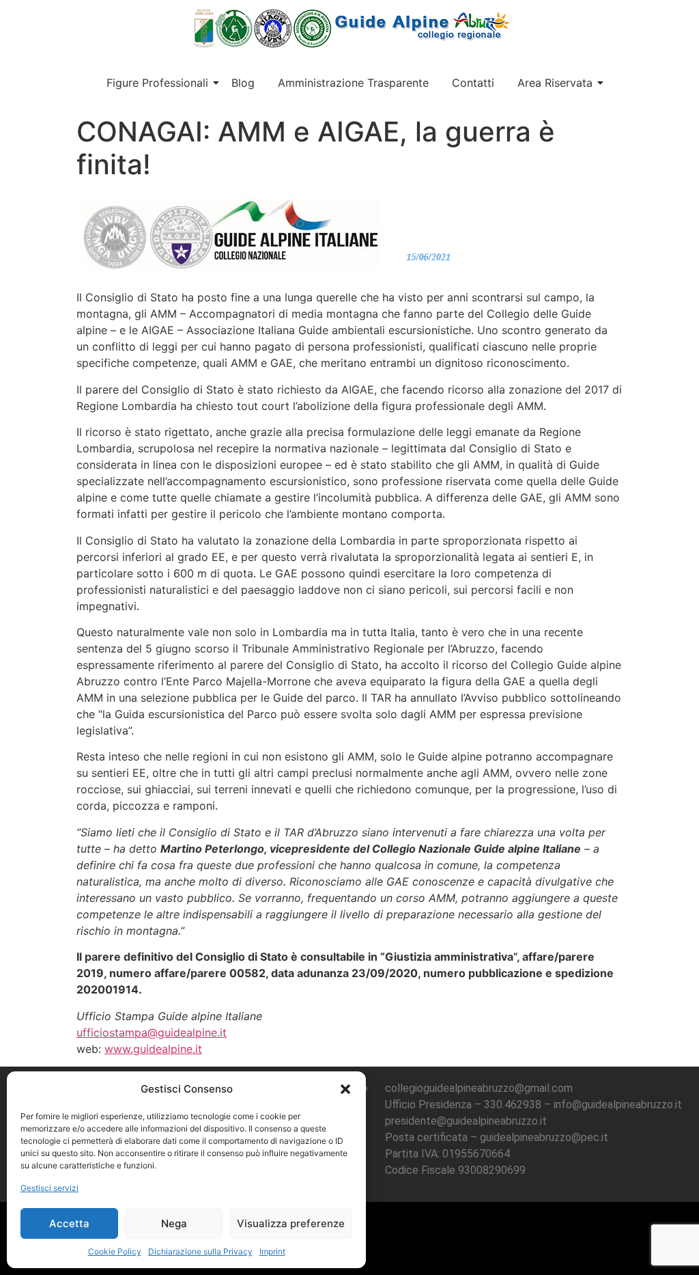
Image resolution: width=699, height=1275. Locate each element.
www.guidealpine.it (153, 1049)
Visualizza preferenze (291, 1223)
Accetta (69, 1223)
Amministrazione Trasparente (353, 83)
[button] (345, 1089)
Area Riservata (555, 83)
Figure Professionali (157, 83)
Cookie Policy (114, 1251)
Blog (243, 83)
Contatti (473, 83)
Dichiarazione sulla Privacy (200, 1251)
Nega (174, 1223)
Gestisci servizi (49, 1188)
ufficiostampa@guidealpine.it (151, 1032)
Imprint (272, 1251)
